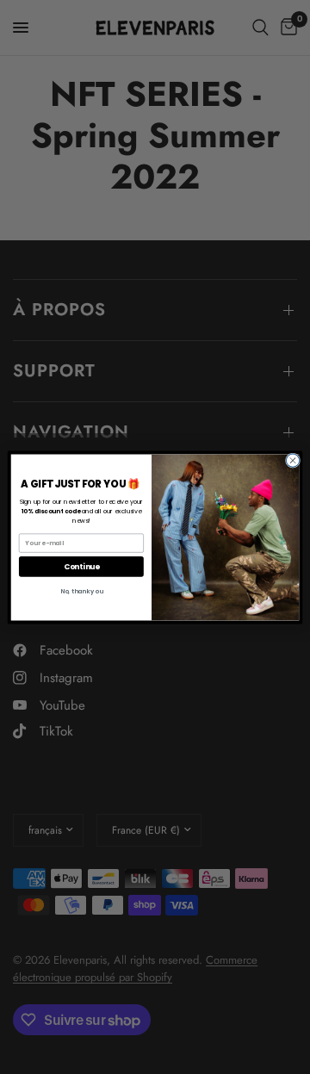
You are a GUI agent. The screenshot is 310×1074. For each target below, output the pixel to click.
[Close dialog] (292, 459)
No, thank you (81, 591)
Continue (82, 566)
